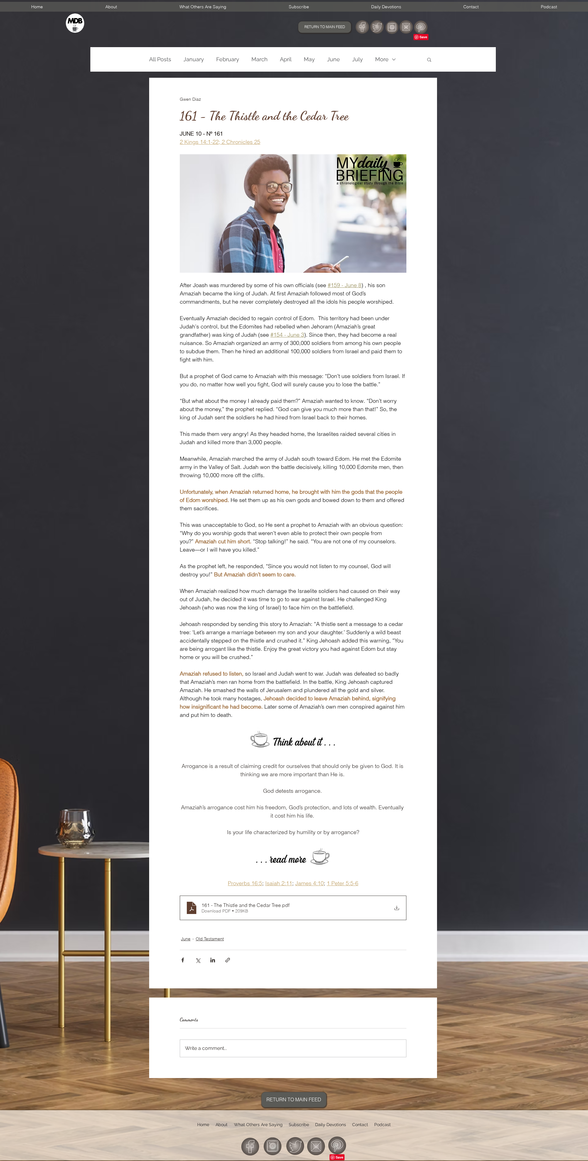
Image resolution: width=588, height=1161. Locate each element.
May (309, 59)
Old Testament (210, 939)
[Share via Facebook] (183, 960)
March (259, 59)
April (286, 59)
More (382, 59)
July (357, 59)
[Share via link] (228, 960)
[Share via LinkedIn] (213, 960)
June (333, 59)
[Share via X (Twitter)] (198, 960)
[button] (429, 59)
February (227, 59)
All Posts (160, 59)
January (193, 59)
